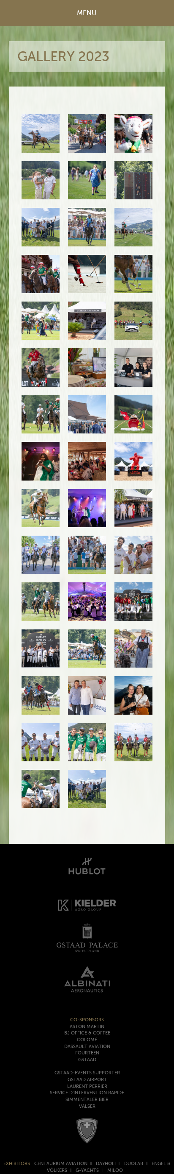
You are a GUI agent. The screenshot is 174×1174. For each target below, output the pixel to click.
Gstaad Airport (87, 1079)
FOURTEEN (87, 1053)
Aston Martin (87, 1026)
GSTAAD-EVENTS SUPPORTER (87, 1073)
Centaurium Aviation (60, 1163)
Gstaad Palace (87, 937)
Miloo (115, 1170)
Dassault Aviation (87, 1046)
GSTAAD (87, 1059)
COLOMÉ (87, 1040)
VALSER (87, 1106)
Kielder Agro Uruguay (87, 905)
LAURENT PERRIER (87, 1086)
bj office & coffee (87, 1033)
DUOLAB (133, 1163)
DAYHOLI (106, 1163)
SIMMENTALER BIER (87, 1099)
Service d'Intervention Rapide (87, 1093)
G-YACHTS (87, 1170)
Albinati (87, 979)
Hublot (87, 865)
